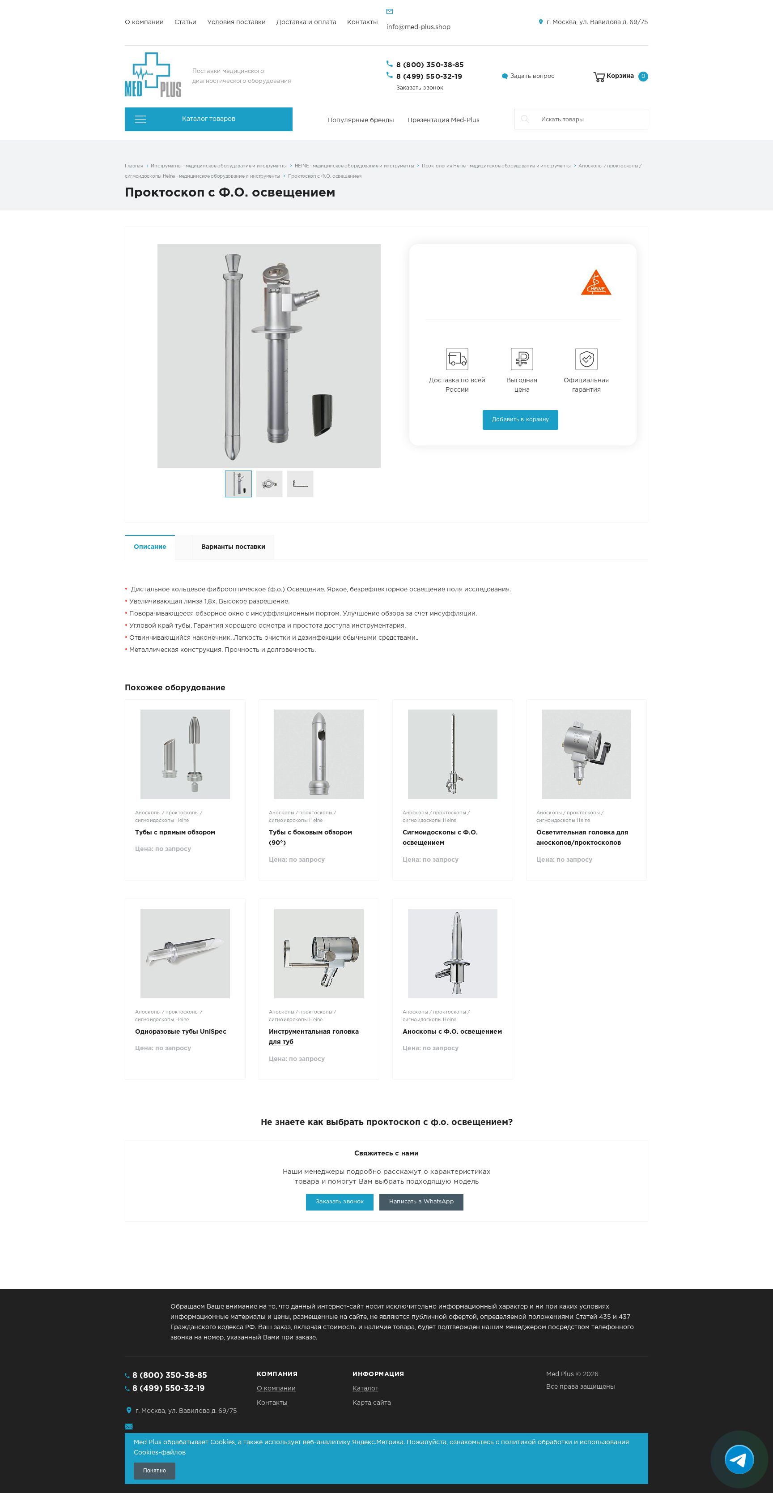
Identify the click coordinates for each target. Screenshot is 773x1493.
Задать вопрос (532, 76)
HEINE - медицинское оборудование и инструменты (354, 166)
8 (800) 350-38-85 (430, 65)
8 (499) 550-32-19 (429, 77)
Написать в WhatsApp (421, 1201)
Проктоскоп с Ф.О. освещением (324, 176)
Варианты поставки (233, 547)
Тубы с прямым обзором (175, 832)
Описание (150, 547)
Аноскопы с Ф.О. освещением (452, 1032)
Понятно (154, 1470)
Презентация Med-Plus (444, 120)
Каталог (365, 1388)
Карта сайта (372, 1403)
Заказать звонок (419, 88)
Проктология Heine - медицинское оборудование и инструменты (496, 166)
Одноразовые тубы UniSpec (180, 1032)
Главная (134, 166)
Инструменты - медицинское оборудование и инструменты (219, 166)
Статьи (185, 22)
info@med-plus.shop (418, 27)
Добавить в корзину (520, 419)
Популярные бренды (360, 120)
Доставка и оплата (306, 22)
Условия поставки (236, 22)
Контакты (362, 22)
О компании (144, 22)
